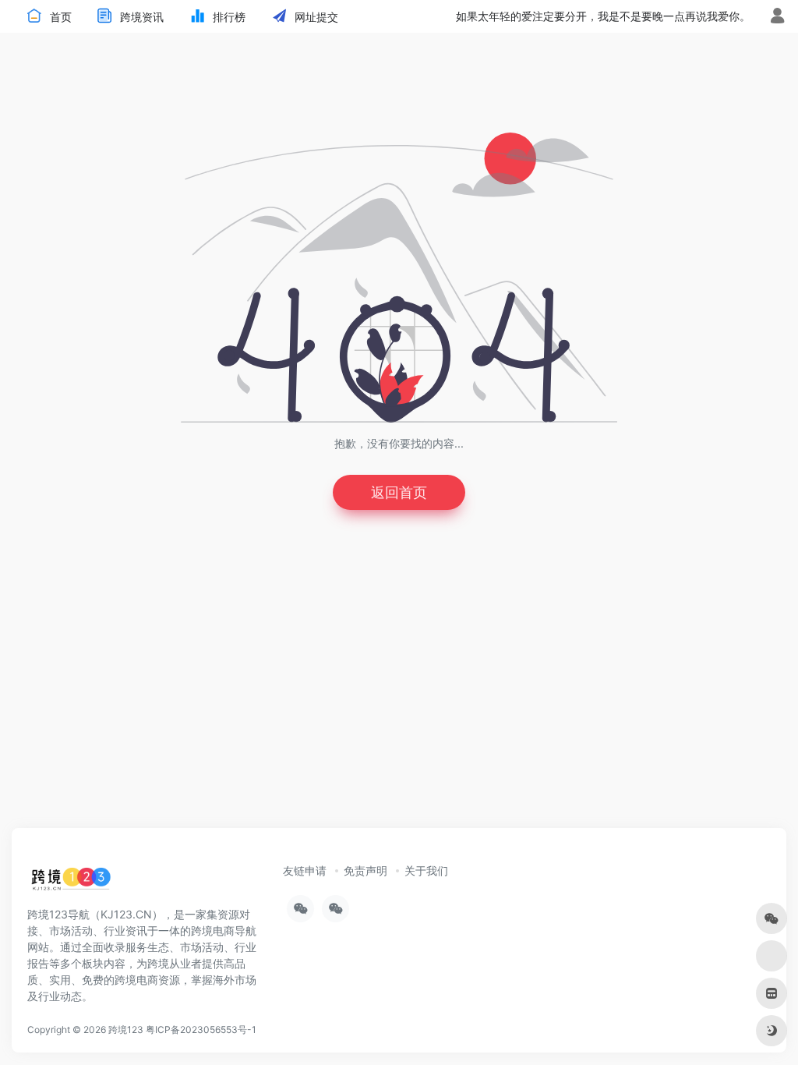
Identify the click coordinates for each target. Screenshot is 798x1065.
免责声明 (365, 870)
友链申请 (305, 870)
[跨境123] (71, 882)
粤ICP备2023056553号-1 (201, 1029)
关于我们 (426, 870)
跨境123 (125, 1029)
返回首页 (399, 492)
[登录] (777, 17)
